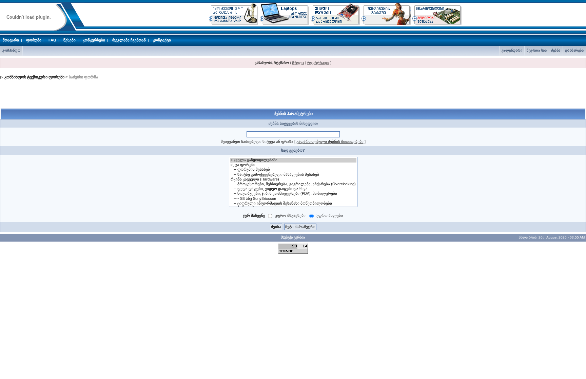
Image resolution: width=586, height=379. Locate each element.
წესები (69, 40)
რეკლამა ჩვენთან (129, 40)
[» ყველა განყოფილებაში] (293, 160)
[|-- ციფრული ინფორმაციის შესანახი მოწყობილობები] (293, 203)
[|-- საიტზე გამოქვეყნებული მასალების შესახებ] (293, 174)
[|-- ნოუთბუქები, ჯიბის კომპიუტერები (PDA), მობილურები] (293, 193)
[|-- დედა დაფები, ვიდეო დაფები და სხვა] (293, 189)
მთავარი (11, 40)
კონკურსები (94, 40)
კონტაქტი (162, 40)
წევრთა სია (537, 50)
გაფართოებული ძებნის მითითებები (330, 141)
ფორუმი (33, 40)
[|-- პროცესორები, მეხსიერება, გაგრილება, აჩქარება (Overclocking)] (293, 184)
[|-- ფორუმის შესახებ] (293, 169)
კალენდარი (512, 50)
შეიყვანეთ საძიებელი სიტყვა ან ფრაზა (257, 141)
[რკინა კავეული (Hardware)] (293, 179)
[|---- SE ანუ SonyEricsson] (293, 198)
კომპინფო (11, 50)
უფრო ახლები (329, 215)
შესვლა (298, 62)
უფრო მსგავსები (290, 215)
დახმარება (574, 50)
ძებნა (556, 50)
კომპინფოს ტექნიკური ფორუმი (34, 77)
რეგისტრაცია (318, 62)
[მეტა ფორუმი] (293, 165)
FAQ (52, 40)
